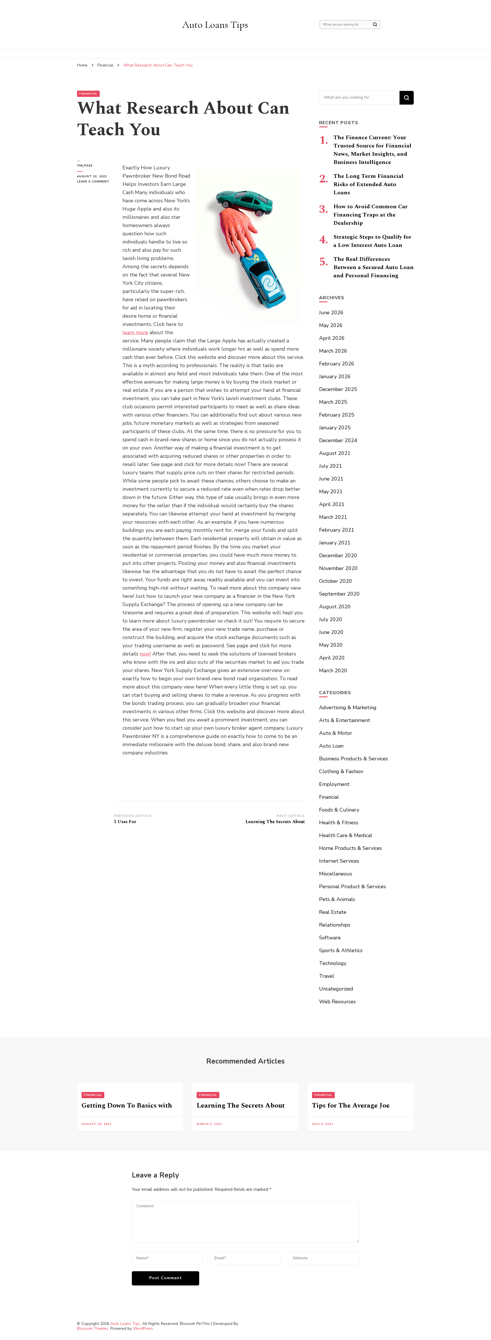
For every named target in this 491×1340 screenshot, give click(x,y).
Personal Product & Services (352, 886)
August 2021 (335, 453)
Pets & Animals (337, 899)
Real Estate (332, 912)
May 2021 (331, 491)
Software (330, 937)
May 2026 (331, 325)
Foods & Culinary (339, 809)
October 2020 (335, 581)
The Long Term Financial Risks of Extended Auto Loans (368, 184)
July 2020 (330, 619)
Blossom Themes (92, 1328)
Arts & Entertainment (344, 720)
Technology (332, 963)
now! (145, 653)
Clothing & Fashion (341, 771)
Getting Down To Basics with (127, 1105)
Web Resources (337, 1001)
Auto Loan (331, 745)
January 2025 (335, 427)
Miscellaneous (335, 873)
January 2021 (335, 542)
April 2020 (332, 657)
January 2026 (335, 376)
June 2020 (331, 632)
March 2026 (333, 351)
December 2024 (338, 440)
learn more (135, 332)
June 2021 (331, 478)
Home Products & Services (350, 848)
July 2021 (330, 466)
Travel (326, 976)
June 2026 (331, 312)
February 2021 (336, 530)
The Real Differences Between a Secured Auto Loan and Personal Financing (373, 267)
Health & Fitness (338, 822)
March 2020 (333, 670)
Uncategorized (336, 988)
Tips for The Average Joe (351, 1105)
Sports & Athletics (341, 950)
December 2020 (338, 555)
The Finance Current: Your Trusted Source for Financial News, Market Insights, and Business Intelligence (372, 150)
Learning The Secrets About (241, 1105)
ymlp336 (84, 166)
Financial (88, 94)
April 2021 (332, 504)
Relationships (334, 924)
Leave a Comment (95, 181)
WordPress (143, 1328)
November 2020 (338, 568)
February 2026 (336, 363)
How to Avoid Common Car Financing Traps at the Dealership (370, 214)
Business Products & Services (353, 758)
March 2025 (333, 402)
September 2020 (339, 593)
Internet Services (339, 861)
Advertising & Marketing (347, 707)
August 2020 (335, 606)
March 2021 (333, 517)
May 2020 (331, 645)
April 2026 (332, 338)
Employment (334, 784)
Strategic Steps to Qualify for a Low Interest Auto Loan (372, 241)
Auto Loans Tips (215, 24)
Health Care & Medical (345, 835)
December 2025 (338, 389)
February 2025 (336, 414)
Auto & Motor (335, 733)
